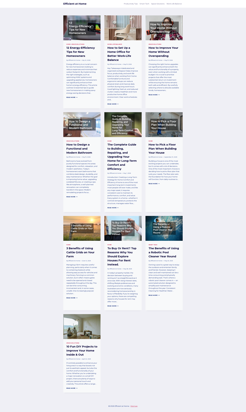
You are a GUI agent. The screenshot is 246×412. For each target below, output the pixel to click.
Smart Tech (144, 4)
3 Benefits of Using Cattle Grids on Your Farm (80, 252)
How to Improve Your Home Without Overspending (163, 51)
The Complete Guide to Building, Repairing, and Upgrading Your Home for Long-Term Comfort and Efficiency (122, 156)
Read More (71, 97)
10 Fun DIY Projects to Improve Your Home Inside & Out (81, 350)
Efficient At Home (74, 60)
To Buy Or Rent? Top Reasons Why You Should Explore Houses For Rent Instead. (121, 256)
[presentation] (82, 27)
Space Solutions (158, 4)
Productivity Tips (131, 4)
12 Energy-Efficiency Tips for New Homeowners (80, 51)
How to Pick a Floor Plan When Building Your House (163, 148)
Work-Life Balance (174, 4)
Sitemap (134, 406)
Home (68, 44)
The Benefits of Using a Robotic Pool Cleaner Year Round (164, 252)
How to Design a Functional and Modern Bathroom (79, 148)
